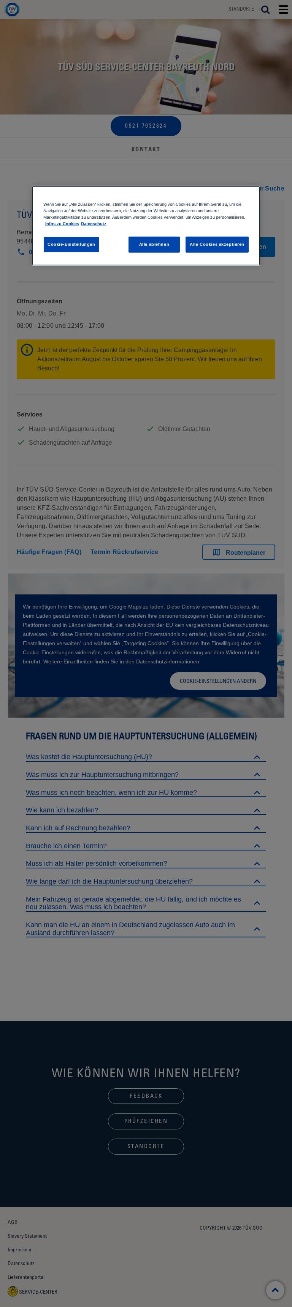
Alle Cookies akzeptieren (217, 244)
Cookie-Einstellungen (71, 244)
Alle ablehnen (154, 244)
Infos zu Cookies (62, 223)
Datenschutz (93, 223)
